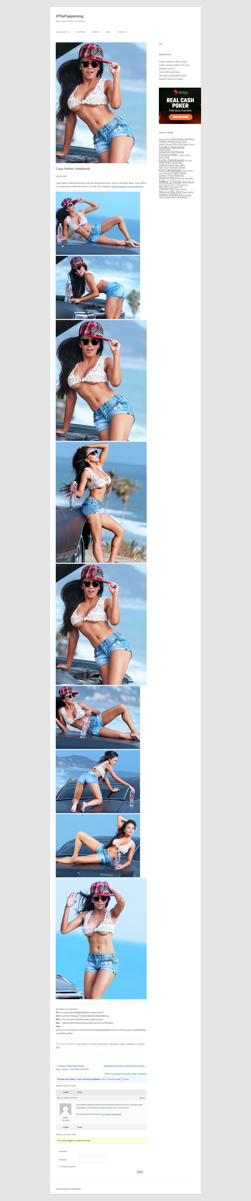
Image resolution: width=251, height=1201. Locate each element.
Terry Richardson (180, 197)
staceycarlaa (165, 197)
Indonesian (114, 1044)
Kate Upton (179, 165)
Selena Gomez (168, 194)
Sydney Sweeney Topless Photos (173, 61)
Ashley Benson (166, 144)
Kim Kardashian (170, 170)
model (122, 1044)
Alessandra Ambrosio (182, 139)
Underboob (130, 1044)
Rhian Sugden (181, 189)
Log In (139, 1172)
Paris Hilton (164, 187)
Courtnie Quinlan (184, 155)
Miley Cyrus (170, 181)
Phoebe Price (167, 188)
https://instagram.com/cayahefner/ (127, 186)
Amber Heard (166, 141)
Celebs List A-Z (63, 32)
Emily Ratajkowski (171, 160)
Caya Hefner (82, 1044)
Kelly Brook (164, 167)
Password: (63, 1160)
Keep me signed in (68, 1167)
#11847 (142, 1098)
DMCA (108, 32)
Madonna (179, 175)
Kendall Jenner (177, 167)
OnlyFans (80, 32)
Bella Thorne (189, 144)
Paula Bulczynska (176, 187)
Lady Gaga (180, 172)
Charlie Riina (165, 150)
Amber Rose (181, 141)
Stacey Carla (185, 195)
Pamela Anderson (182, 185)
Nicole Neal (163, 185)
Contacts (122, 32)
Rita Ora (175, 191)
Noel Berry (171, 185)
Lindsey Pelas (166, 175)
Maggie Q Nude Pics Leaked (171, 79)
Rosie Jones (187, 192)
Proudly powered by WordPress (68, 1189)
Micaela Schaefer (185, 178)
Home (58, 1069)
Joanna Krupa (166, 165)
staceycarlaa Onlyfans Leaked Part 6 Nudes (125, 1066)
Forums (95, 32)
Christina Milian (168, 154)
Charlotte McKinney (171, 152)
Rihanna (164, 191)
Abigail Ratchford (165, 139)
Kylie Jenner (187, 170)
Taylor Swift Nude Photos (169, 72)
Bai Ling (178, 144)
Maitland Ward (168, 178)
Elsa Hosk (164, 157)
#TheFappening (70, 16)
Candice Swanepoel (171, 147)
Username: (63, 1151)
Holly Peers (165, 162)
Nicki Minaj (188, 182)
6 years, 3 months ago (109, 1079)
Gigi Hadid (188, 160)
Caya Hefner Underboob (111, 1114)
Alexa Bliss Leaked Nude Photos (173, 75)
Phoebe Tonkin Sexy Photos (70, 1066)
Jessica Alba (177, 163)
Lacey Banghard (165, 173)
